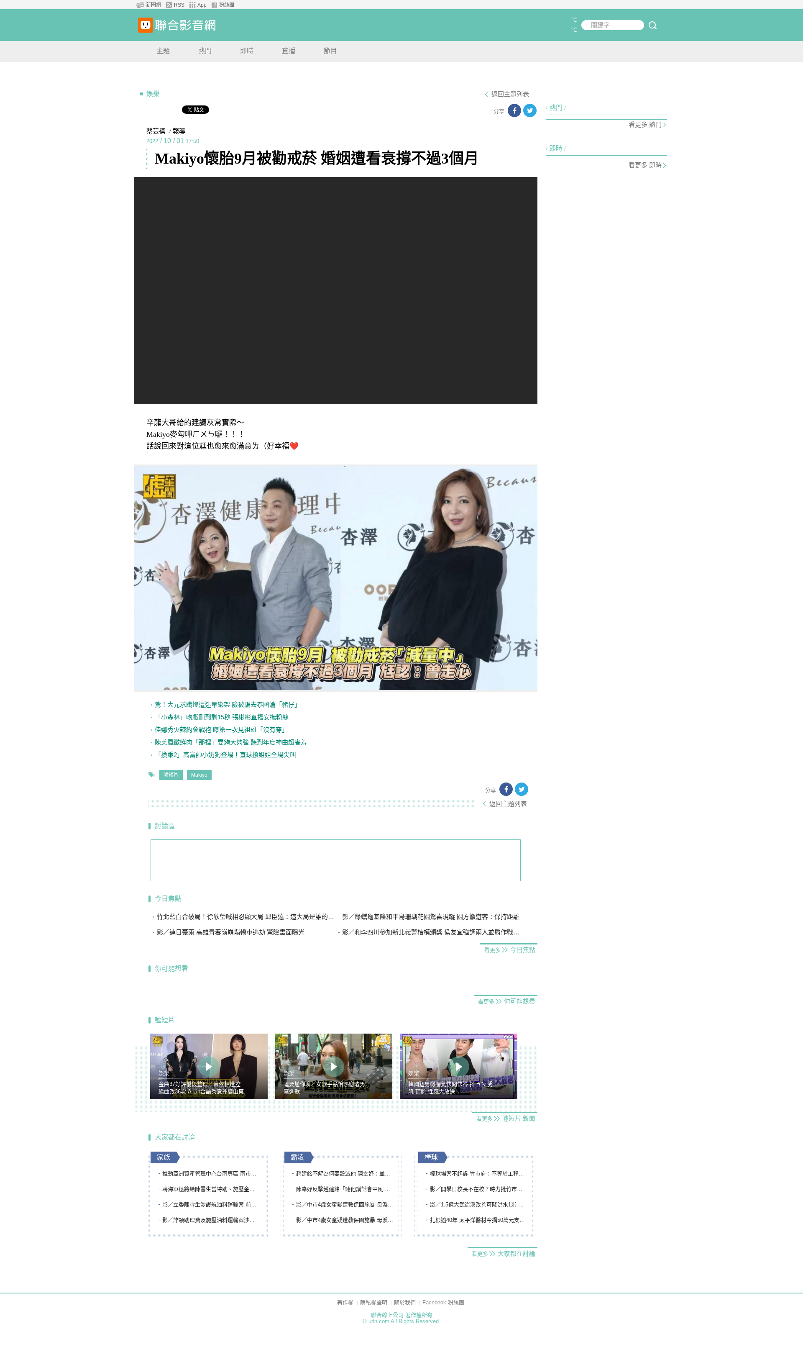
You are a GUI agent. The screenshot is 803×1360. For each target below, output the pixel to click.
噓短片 (171, 775)
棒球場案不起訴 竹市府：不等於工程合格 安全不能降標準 (479, 1173)
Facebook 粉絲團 (443, 1302)
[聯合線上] (145, 25)
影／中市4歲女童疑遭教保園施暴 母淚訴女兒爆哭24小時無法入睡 (345, 1204)
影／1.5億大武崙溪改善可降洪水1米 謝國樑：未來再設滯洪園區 (479, 1204)
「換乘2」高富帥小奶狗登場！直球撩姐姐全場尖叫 (225, 754)
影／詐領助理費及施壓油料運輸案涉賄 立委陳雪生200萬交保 (211, 1220)
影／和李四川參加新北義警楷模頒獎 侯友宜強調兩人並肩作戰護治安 (431, 932)
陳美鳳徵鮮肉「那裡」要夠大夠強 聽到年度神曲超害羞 (231, 742)
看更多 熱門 (645, 124)
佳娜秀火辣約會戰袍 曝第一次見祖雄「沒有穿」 (221, 729)
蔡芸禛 (155, 131)
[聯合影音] (185, 25)
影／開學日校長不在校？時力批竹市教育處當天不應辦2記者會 (479, 1189)
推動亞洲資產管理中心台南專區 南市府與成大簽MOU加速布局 (211, 1173)
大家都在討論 (175, 1137)
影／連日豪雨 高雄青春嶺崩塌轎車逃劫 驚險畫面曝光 (230, 932)
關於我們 (405, 1302)
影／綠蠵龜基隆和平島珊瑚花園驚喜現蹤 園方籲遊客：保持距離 (430, 916)
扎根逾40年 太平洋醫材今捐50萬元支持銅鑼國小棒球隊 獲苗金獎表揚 (479, 1220)
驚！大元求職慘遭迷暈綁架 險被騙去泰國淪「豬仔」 (228, 704)
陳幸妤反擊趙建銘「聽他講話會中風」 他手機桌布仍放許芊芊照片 (345, 1189)
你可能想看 (171, 968)
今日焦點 (168, 898)
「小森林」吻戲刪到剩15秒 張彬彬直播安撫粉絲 (222, 717)
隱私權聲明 (373, 1302)
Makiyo (199, 775)
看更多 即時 (645, 165)
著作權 (345, 1302)
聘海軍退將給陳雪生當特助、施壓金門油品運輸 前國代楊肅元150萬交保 (211, 1189)
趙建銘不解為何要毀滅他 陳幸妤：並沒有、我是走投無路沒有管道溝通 (345, 1173)
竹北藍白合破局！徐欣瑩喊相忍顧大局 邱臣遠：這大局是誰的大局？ (246, 916)
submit (652, 25)
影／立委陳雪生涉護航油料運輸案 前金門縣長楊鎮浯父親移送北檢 (211, 1204)
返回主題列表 (510, 94)
